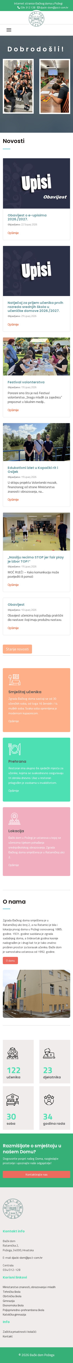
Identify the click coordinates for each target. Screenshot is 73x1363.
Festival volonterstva (26, 382)
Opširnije (13, 232)
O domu (10, 960)
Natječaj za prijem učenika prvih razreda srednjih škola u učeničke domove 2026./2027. (35, 306)
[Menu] (9, 30)
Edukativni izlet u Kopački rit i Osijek (33, 469)
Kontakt (8, 1336)
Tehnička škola (11, 1292)
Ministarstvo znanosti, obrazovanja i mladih (29, 1287)
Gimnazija (9, 1301)
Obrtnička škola (12, 1296)
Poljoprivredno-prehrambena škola (23, 1310)
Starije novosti (17, 649)
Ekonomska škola (13, 1305)
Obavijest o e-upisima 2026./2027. (27, 217)
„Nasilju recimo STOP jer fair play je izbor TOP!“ (36, 559)
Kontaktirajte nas (36, 1174)
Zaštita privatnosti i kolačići (19, 1332)
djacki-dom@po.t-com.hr (54, 7)
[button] (8, 356)
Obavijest (16, 604)
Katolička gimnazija (14, 1314)
